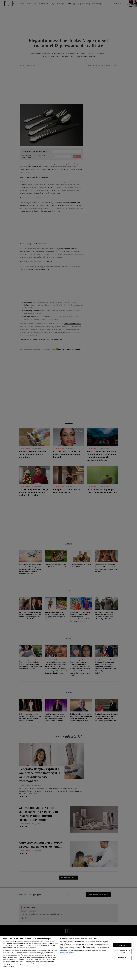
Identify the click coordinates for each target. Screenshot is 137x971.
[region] (68, 953)
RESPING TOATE (122, 958)
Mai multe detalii (32, 947)
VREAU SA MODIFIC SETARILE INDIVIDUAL (122, 951)
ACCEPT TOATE (122, 945)
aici (29, 959)
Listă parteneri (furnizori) (67, 952)
